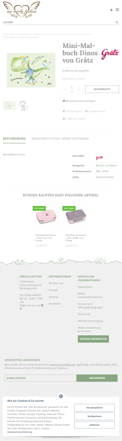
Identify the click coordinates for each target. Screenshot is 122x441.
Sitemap (53, 297)
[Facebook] (42, 305)
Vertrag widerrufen (93, 339)
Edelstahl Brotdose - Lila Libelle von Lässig (75, 238)
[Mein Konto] (111, 10)
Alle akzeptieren (94, 407)
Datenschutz (85, 287)
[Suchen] (117, 22)
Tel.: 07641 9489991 (31, 295)
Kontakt (53, 290)
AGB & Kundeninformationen (90, 295)
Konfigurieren (95, 416)
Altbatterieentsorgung (90, 321)
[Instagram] (21, 308)
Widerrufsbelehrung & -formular (89, 329)
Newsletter (55, 303)
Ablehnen (95, 425)
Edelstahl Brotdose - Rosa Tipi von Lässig (45, 238)
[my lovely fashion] (21, 9)
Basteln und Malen (106, 165)
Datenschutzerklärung (62, 364)
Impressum (84, 314)
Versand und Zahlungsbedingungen (90, 305)
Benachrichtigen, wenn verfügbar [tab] (60, 138)
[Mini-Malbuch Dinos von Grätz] (31, 70)
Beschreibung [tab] (14, 138)
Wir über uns (56, 283)
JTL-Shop (76, 437)
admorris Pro (56, 437)
